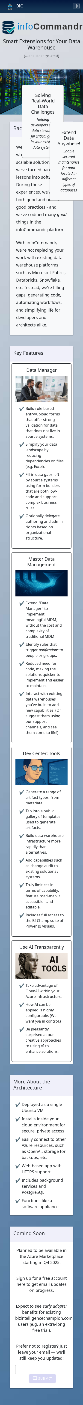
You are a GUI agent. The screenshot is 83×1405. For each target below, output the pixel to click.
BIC (19, 6)
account (59, 1278)
